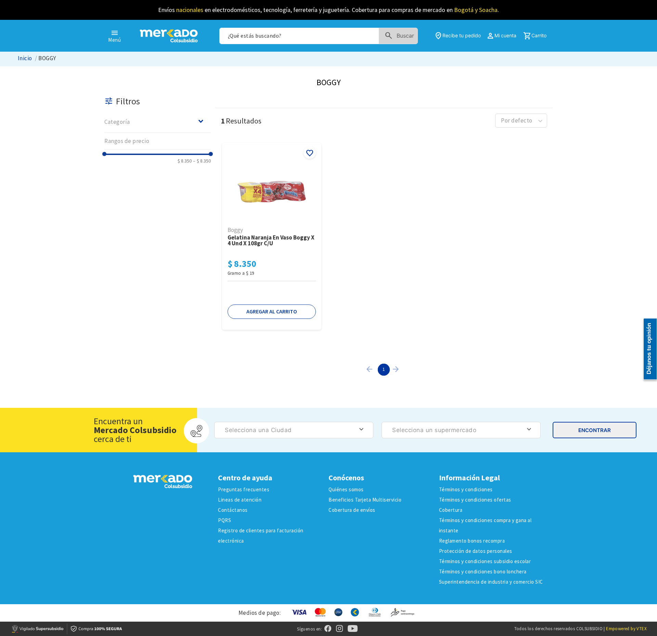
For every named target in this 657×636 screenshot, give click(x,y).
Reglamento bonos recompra (472, 540)
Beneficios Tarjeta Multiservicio (364, 499)
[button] (157, 122)
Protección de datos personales (475, 551)
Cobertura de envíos (351, 510)
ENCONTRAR (594, 430)
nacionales (189, 10)
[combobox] (318, 36)
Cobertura (451, 510)
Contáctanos (233, 510)
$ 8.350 (185, 161)
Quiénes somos (346, 489)
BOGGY (47, 58)
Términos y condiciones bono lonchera (483, 571)
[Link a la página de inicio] (25, 58)
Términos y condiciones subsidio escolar (485, 561)
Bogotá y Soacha (476, 10)
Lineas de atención (239, 499)
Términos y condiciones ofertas (475, 499)
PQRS (224, 520)
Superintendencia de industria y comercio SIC (491, 582)
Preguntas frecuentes (243, 489)
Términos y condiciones (466, 489)
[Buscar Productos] (401, 36)
